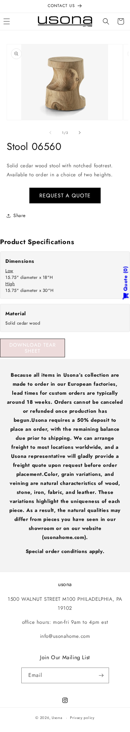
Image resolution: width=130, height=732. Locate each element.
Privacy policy (82, 717)
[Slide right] (79, 132)
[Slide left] (50, 132)
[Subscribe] (101, 675)
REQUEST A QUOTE (65, 195)
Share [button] (19, 215)
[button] (106, 21)
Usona (57, 717)
